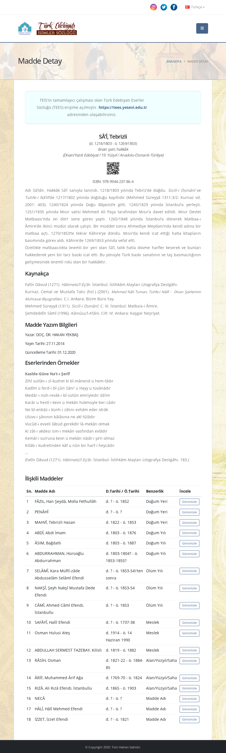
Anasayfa (173, 61)
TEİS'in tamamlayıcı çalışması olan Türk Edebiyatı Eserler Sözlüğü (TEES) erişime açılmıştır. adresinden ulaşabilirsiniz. (92, 107)
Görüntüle (189, 502)
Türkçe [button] (196, 7)
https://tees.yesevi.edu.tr (123, 107)
